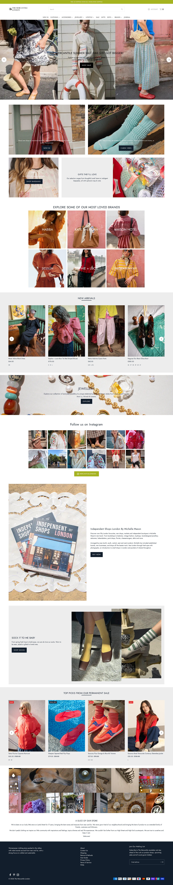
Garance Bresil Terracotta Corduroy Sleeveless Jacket (145, 753)
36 (128, 365)
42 (11, 760)
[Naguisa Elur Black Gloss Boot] (146, 331)
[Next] (168, 59)
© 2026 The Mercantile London (19, 879)
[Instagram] (18, 875)
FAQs (82, 865)
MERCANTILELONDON (88, 474)
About (82, 848)
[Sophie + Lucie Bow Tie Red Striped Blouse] (66, 331)
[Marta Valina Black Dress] (26, 331)
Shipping (83, 853)
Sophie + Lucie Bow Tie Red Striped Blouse (63, 358)
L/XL (92, 365)
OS (9, 365)
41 (140, 365)
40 (138, 365)
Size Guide (84, 858)
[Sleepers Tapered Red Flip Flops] (66, 725)
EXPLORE (86, 401)
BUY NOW (97, 554)
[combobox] (86, 9)
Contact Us (84, 850)
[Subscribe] (161, 862)
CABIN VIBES (126, 148)
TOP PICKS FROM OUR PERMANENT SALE (86, 693)
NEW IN (47, 148)
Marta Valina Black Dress (16, 358)
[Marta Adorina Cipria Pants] (106, 331)
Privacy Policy (85, 860)
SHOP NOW (86, 65)
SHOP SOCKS (19, 650)
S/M (89, 365)
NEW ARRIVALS (86, 298)
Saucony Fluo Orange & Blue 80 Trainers (102, 753)
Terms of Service (85, 862)
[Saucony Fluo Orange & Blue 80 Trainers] (106, 725)
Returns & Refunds (86, 855)
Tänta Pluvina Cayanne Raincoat (19, 753)
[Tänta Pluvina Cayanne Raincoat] (26, 725)
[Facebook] (10, 875)
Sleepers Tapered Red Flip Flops (59, 753)
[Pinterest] (14, 875)
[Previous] (4, 59)
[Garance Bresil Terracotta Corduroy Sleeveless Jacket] (146, 725)
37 (130, 365)
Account (154, 9)
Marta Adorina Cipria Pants (97, 358)
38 (133, 365)
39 (135, 365)
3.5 (89, 760)
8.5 (92, 760)
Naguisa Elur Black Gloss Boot (138, 358)
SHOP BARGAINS (34, 181)
